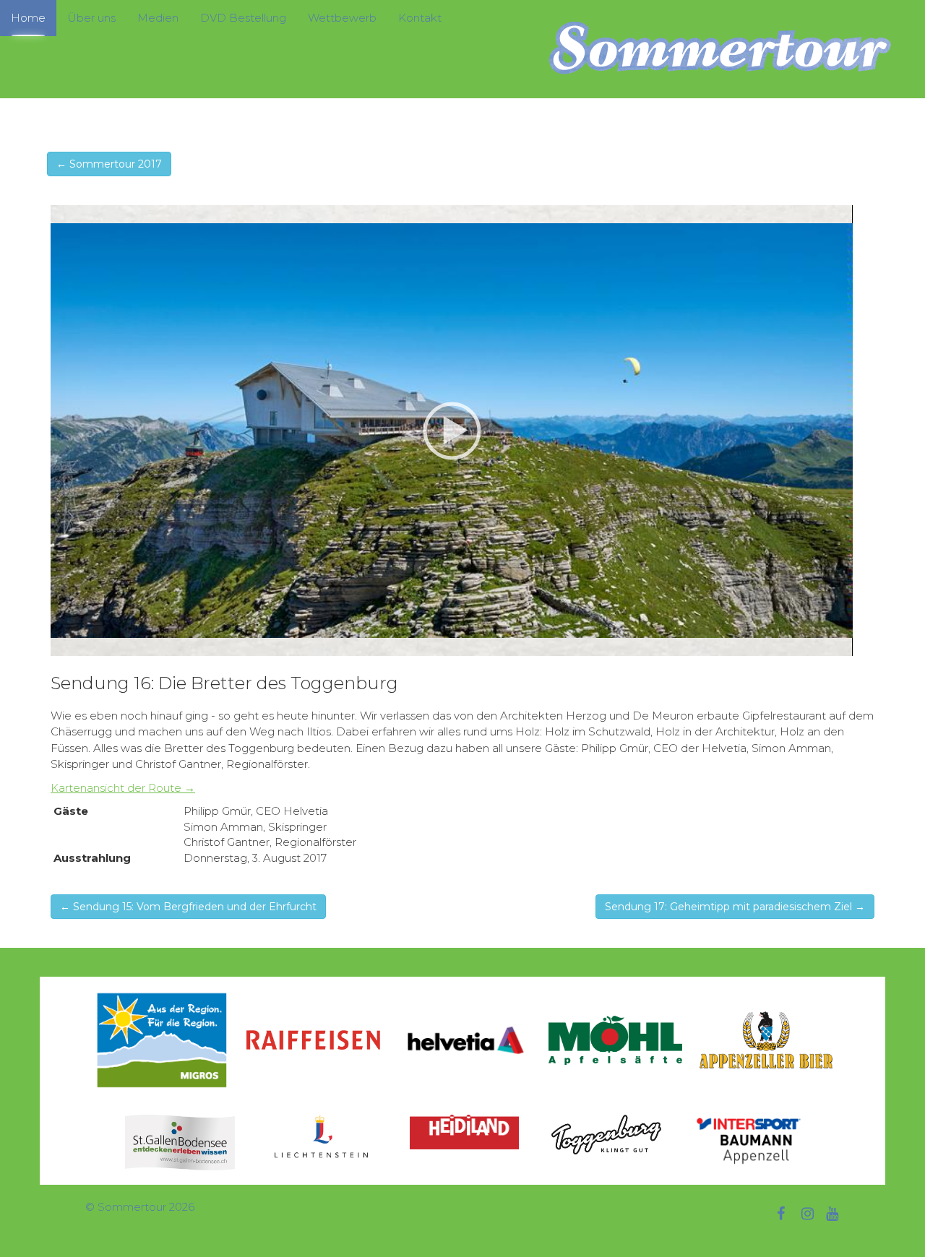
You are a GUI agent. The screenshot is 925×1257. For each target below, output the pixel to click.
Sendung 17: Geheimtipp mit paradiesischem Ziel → (735, 906)
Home (28, 18)
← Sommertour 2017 (109, 163)
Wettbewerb (342, 18)
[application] (452, 430)
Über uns (91, 18)
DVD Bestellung (243, 18)
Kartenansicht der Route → (123, 788)
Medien (157, 18)
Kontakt (420, 18)
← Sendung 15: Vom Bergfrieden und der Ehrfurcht (188, 906)
